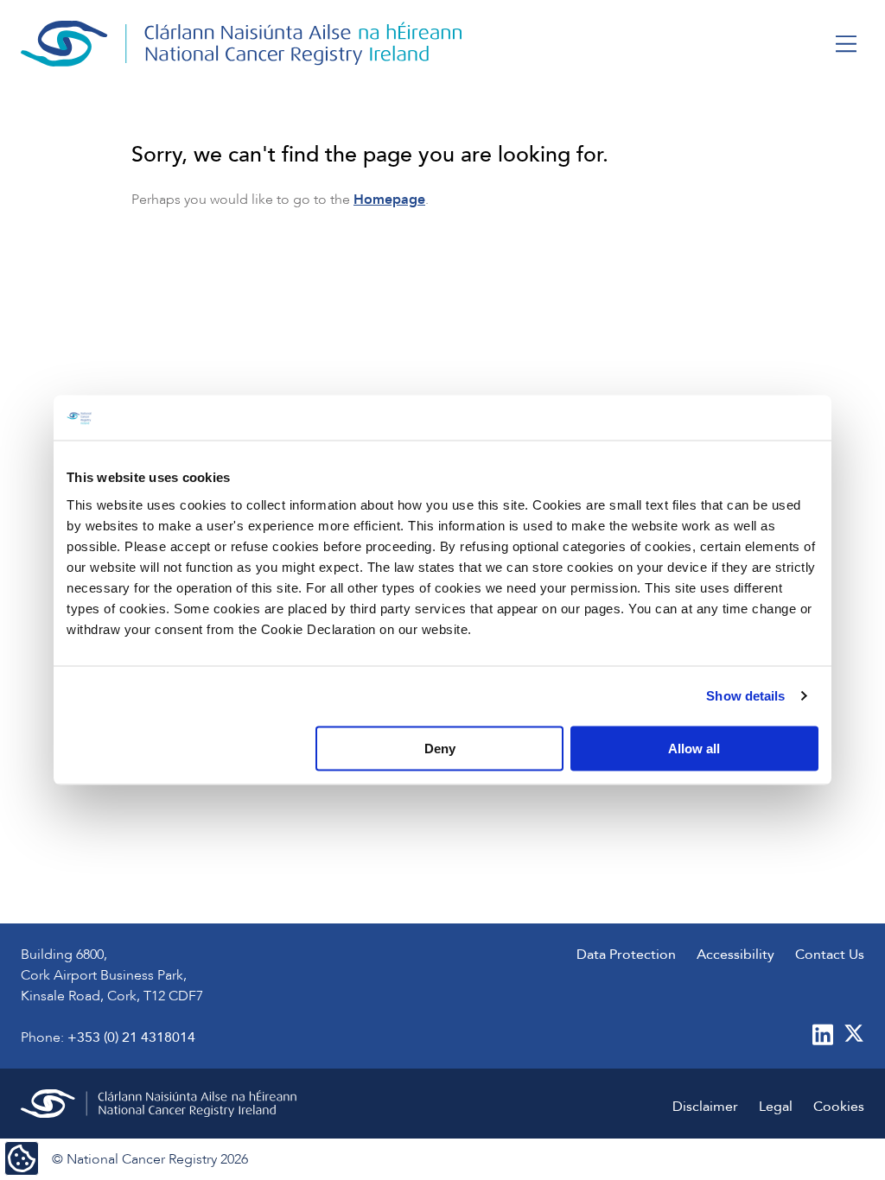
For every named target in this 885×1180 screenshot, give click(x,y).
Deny (439, 747)
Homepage (389, 199)
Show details (745, 695)
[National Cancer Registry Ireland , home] (242, 44)
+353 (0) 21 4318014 (131, 1037)
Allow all (694, 747)
